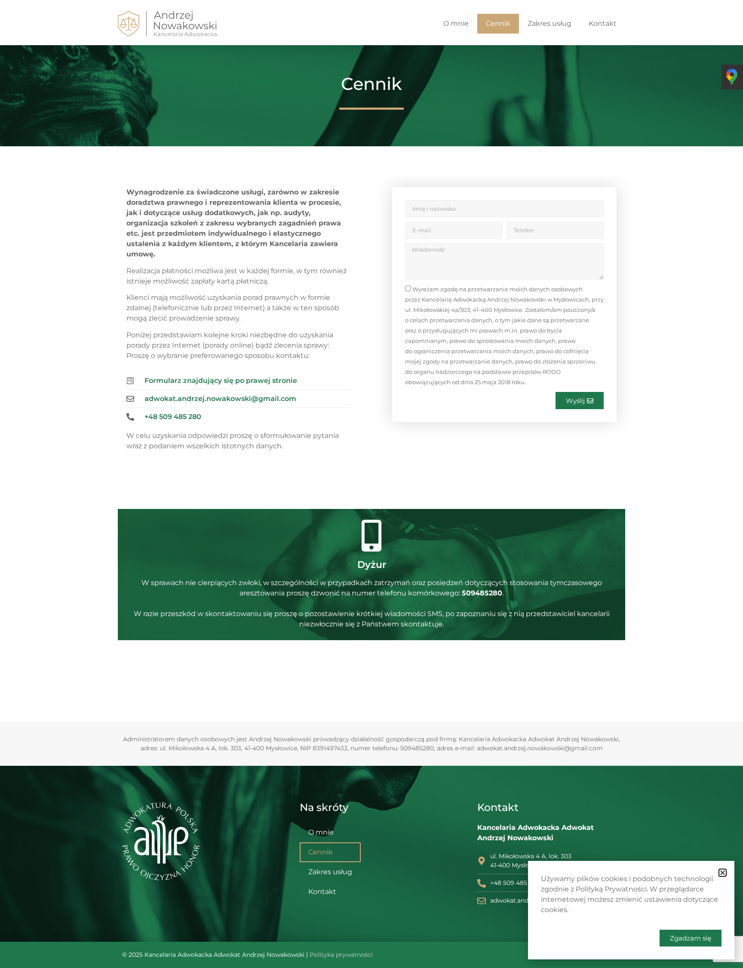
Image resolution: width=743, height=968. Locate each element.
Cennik (498, 23)
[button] (722, 872)
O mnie (456, 23)
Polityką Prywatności (611, 889)
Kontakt (603, 23)
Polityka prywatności (341, 955)
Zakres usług (549, 23)
